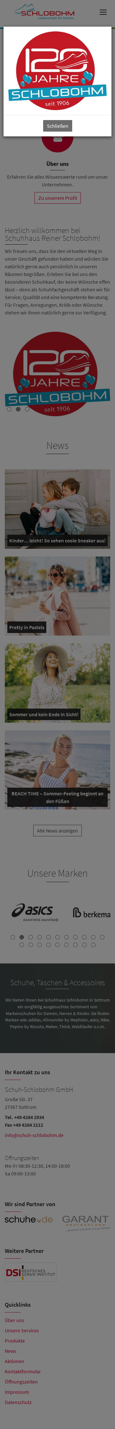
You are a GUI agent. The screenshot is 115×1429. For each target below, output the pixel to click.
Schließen (57, 126)
